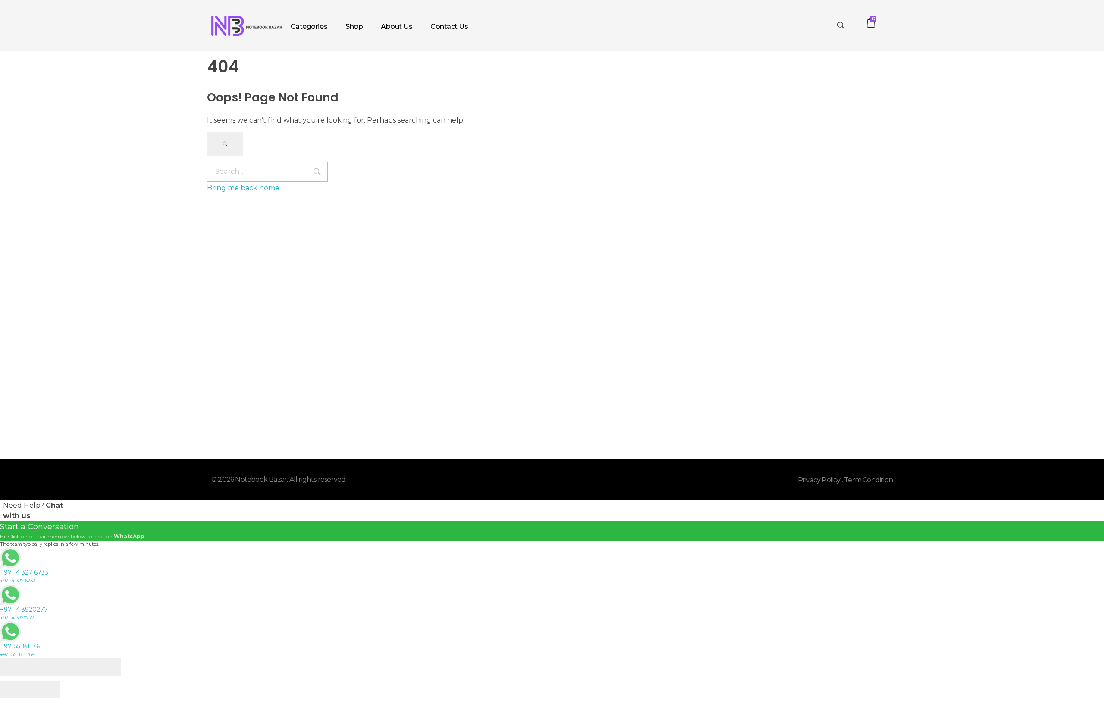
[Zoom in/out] (106, 667)
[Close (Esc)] (15, 667)
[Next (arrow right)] (45, 689)
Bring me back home (243, 188)
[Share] (45, 667)
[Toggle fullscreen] (75, 667)
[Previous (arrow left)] (15, 689)
